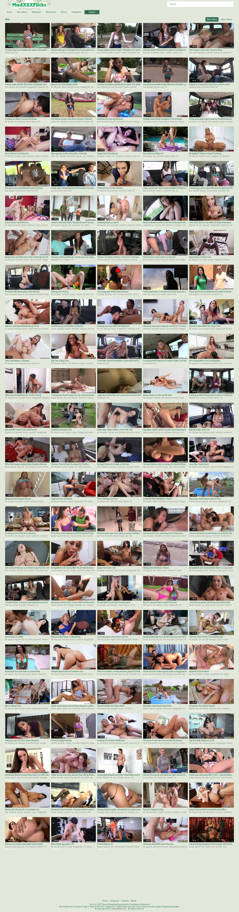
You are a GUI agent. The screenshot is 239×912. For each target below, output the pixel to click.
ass (82, 52)
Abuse (133, 901)
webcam (147, 329)
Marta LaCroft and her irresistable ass (22, 809)
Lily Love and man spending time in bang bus (163, 533)
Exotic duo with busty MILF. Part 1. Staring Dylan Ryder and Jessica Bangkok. (211, 775)
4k (52, 87)
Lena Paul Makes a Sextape (17, 361)
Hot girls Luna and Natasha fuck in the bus (24, 188)
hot (52, 52)
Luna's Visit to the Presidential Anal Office (207, 809)
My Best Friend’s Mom (199, 671)
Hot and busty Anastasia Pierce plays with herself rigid (211, 844)
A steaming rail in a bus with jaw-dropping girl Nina (211, 188)
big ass (77, 52)
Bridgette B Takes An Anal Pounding (205, 153)
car (149, 294)
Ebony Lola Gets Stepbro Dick (64, 84)
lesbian (12, 191)
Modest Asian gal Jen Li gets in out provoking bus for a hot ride (119, 533)
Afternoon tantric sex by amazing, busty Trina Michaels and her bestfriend (119, 671)
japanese (101, 398)
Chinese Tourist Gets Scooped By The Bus (70, 464)
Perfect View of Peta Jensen (110, 188)
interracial (71, 156)
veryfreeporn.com (59, 89)
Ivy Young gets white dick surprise (112, 637)
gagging (214, 156)
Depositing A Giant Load (200, 257)
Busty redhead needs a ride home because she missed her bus (165, 222)
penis (145, 432)
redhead (146, 225)
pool (99, 122)
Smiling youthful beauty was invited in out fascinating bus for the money (211, 395)
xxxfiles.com (10, 89)
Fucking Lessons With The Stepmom (113, 326)
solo (115, 777)
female (121, 777)
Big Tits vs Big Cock (60, 361)
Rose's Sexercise (105, 844)
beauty (192, 398)
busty (77, 87)
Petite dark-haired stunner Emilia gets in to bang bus (73, 188)
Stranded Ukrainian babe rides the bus (22, 292)
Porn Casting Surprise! (107, 499)
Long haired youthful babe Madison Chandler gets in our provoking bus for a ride (165, 84)
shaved (49, 87)
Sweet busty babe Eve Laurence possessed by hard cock (165, 637)
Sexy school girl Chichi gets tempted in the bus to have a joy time (165, 188)
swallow (90, 605)
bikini (64, 87)
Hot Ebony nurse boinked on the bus (67, 326)
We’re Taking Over (13, 706)
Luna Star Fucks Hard (198, 464)
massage (93, 743)
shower (60, 777)
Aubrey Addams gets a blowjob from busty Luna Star (119, 809)
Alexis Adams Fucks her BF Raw (157, 395)
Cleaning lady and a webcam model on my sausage (165, 326)
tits (138, 52)
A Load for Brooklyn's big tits (202, 706)
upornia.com (148, 227)
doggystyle (32, 87)
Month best (51, 12)
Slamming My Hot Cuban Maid (110, 706)
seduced (193, 87)
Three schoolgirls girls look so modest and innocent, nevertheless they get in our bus (211, 119)
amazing (101, 674)
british (186, 639)
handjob (77, 122)
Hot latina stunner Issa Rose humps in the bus (71, 119)
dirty (53, 156)
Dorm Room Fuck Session (17, 153)
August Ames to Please (61, 499)
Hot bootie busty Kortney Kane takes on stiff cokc (27, 775)
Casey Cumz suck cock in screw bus (159, 257)
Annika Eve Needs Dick (61, 430)
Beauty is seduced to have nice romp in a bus (209, 84)
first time (151, 467)
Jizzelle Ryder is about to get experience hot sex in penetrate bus (27, 602)
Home (9, 12)
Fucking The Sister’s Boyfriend (111, 740)
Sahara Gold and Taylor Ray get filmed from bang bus (73, 222)
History (64, 12)
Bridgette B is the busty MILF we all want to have (72, 568)
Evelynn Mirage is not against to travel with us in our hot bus (73, 50)
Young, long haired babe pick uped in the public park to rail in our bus (27, 50)
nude (99, 363)
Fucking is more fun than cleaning (20, 533)
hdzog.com (10, 55)
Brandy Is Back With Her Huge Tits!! (205, 326)
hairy (129, 191)
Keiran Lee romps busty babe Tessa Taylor (24, 844)
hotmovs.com (149, 297)
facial (70, 122)
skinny (124, 52)
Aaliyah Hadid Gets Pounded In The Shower (162, 119)
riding (181, 122)
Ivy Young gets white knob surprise (112, 292)
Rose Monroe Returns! (153, 153)
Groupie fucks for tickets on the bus (113, 464)
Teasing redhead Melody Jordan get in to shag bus (73, 257)
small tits (132, 52)
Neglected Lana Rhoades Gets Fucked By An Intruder (27, 257)
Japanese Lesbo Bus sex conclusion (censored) (119, 395)
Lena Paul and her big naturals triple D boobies (210, 222)
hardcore (41, 87)
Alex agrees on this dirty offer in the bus (69, 153)
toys (224, 847)
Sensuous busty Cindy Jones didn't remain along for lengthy (73, 602)
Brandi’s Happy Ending (61, 740)
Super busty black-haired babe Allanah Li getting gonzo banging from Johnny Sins (73, 706)
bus (12, 52)
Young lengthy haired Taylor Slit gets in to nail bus (119, 50)
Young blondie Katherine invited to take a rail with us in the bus (165, 361)
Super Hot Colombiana (107, 153)
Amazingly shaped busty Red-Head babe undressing (119, 775)
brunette (63, 52)
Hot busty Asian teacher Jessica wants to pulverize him (73, 809)
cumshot (123, 191)
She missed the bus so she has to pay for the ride (27, 568)
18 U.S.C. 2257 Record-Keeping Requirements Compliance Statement (119, 904)
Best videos (22, 12)
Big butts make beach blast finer (157, 706)
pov (148, 52)
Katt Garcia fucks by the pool (110, 119)
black (122, 122)
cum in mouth (36, 260)
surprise (100, 294)
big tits (104, 87)
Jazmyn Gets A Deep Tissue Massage (206, 637)
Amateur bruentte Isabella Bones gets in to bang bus (119, 84)
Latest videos (226, 19)
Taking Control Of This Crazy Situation (22, 740)
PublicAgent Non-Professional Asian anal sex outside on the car (165, 292)
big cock (57, 87)
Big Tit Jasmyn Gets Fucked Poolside (160, 602)
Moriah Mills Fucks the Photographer (114, 602)
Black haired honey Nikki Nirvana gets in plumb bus (211, 292)
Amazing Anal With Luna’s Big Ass (158, 844)
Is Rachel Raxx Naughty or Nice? (157, 499)
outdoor (117, 52)
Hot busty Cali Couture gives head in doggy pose (165, 671)
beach (192, 501)
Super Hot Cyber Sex (106, 568)
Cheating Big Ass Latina (107, 222)
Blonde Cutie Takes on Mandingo (66, 637)
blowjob (201, 52)
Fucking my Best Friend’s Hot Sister (21, 119)
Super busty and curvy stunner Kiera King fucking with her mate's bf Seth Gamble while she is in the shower (73, 775)
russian (90, 398)
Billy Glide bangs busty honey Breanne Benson (26, 464)
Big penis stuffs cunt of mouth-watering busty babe (165, 430)
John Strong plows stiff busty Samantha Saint (209, 602)
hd (16, 52)
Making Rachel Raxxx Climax (18, 499)
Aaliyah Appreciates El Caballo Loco (67, 671)
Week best (36, 12)
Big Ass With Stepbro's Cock (201, 740)
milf (138, 329)
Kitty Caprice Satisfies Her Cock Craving (23, 395)
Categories (76, 12)
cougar (79, 294)
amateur (105, 122)
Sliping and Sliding (59, 292)
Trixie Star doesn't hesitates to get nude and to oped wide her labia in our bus (119, 361)
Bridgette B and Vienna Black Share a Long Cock (210, 568)
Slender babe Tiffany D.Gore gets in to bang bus (164, 50)
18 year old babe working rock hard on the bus (118, 257)
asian (153, 294)
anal (195, 52)
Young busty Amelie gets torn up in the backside (72, 395)
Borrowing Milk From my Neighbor (205, 361)
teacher (60, 812)
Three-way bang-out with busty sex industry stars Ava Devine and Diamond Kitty (211, 533)
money (203, 398)
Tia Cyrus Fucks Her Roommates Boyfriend (162, 740)
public (7, 52)
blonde (70, 52)
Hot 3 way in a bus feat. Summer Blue (205, 50)
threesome (225, 52)
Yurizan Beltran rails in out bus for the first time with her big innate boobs (165, 464)
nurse (53, 329)
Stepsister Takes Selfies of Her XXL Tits (115, 430)
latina (212, 87)
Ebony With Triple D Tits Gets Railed (21, 430)
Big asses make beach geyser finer (205, 499)
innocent (193, 122)
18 (98, 260)
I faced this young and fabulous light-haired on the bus (165, 775)
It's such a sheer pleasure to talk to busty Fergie (72, 533)
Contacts (125, 901)
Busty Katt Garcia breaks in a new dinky (22, 671)
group (222, 122)
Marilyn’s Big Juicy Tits (199, 430)
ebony (34, 122)
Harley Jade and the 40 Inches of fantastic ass (26, 84)
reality (169, 294)
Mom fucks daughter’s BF (62, 844)
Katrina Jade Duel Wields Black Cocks (22, 326)
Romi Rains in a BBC (14, 637)
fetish (207, 847)
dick (27, 294)
